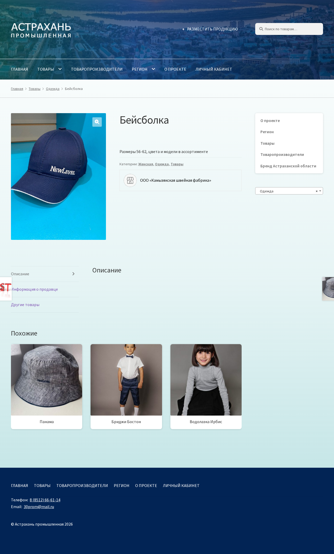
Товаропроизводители (97, 69)
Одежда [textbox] (288, 191)
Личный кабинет (213, 69)
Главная (19, 69)
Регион (139, 69)
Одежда (52, 88)
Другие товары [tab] (25, 304)
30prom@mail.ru (39, 506)
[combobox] (289, 190)
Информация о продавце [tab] (34, 289)
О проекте (175, 69)
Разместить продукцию (212, 29)
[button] (97, 122)
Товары (45, 69)
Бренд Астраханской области (288, 165)
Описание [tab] (20, 273)
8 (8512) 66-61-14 (45, 499)
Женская (145, 164)
